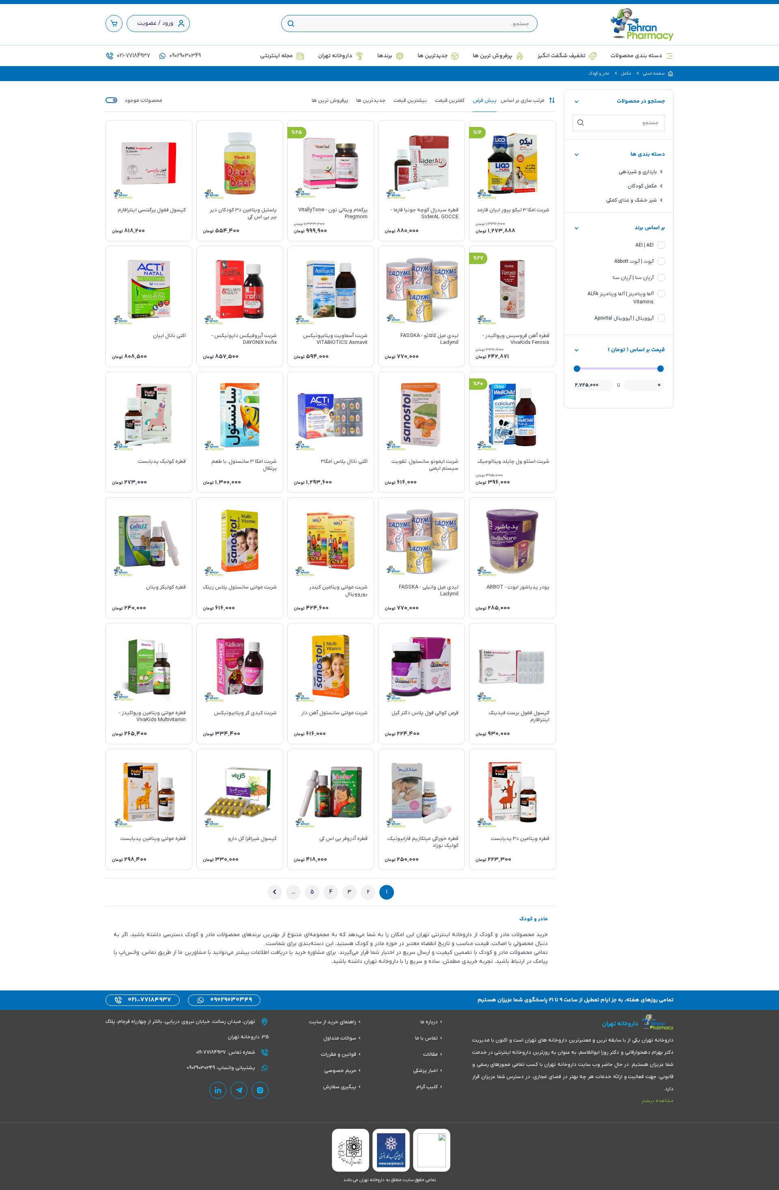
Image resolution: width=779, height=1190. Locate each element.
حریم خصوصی (340, 1070)
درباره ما (429, 1021)
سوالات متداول (339, 1038)
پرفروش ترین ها (492, 56)
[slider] (660, 368)
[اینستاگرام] (260, 1090)
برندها (384, 56)
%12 (477, 132)
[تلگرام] (238, 1090)
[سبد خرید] (114, 23)
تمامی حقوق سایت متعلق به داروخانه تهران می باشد (389, 1180)
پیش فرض (485, 100)
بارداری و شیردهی (638, 171)
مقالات (430, 1054)
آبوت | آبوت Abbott (634, 261)
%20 (478, 384)
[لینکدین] (217, 1090)
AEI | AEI (644, 245)
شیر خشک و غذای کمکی (631, 200)
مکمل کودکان (642, 186)
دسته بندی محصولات (636, 56)
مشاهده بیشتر (657, 1101)
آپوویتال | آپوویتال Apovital (624, 318)
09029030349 (184, 56)
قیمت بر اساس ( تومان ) (636, 350)
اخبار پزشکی (425, 1070)
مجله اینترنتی (276, 56)
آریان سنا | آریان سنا (633, 278)
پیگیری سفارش (339, 1086)
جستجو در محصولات (641, 101)
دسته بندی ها (648, 154)
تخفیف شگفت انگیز (561, 56)
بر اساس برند (650, 227)
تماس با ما (426, 1038)
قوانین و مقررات (338, 1054)
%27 (478, 258)
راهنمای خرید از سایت (332, 1021)
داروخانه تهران (335, 56)
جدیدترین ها (432, 56)
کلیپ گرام (427, 1086)
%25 (296, 132)
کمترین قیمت (450, 100)
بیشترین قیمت (410, 100)
